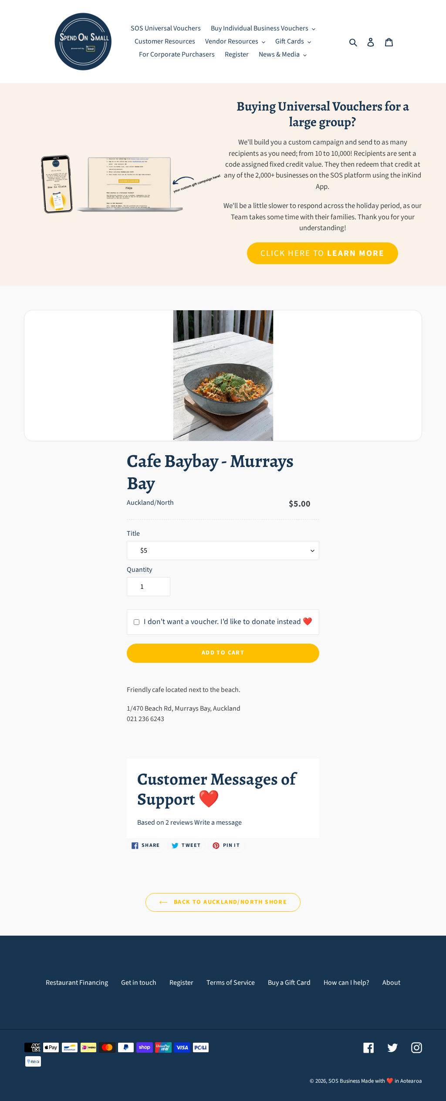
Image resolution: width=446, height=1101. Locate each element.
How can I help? (346, 982)
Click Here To (322, 253)
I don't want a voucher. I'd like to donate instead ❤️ (228, 621)
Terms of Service (230, 982)
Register (181, 982)
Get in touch (138, 982)
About (391, 982)
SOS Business (344, 1081)
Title (133, 533)
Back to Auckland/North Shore (229, 902)
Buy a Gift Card (289, 982)
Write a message (218, 822)
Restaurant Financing (77, 982)
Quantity (139, 569)
